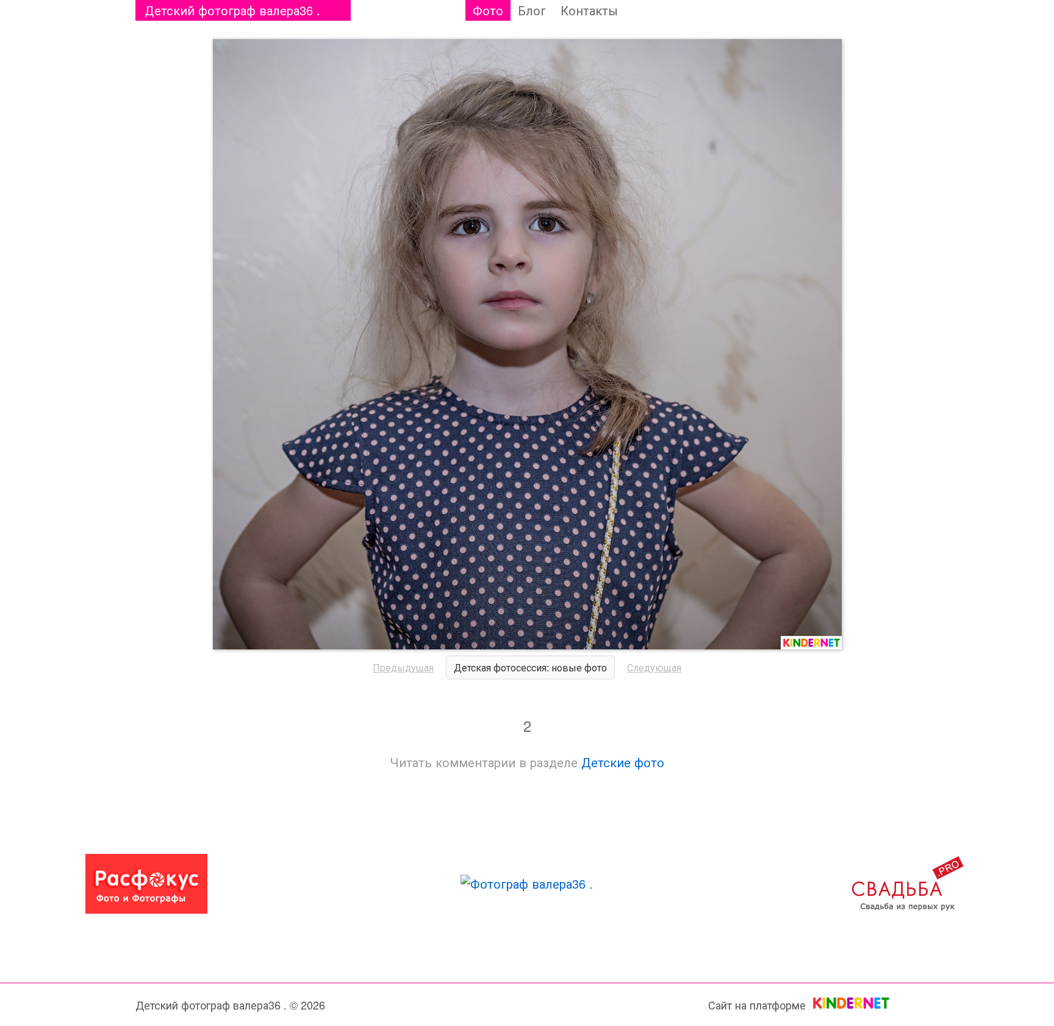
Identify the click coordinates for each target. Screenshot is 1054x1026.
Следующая (654, 667)
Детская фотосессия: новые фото (530, 667)
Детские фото (622, 762)
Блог (532, 10)
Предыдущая (403, 667)
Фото (488, 10)
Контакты (589, 10)
